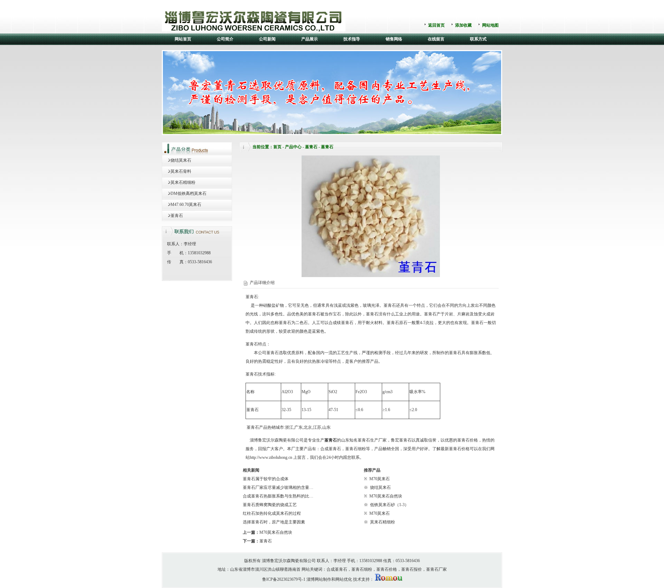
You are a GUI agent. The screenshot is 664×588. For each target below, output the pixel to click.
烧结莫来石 (180, 160)
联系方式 (478, 39)
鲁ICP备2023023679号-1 (283, 579)
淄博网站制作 (318, 579)
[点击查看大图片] (371, 275)
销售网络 (394, 39)
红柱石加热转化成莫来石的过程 (272, 513)
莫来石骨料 (180, 171)
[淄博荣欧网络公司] (388, 579)
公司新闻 (267, 39)
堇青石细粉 (355, 448)
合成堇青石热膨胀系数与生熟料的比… (278, 496)
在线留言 (436, 39)
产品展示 (309, 39)
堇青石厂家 (436, 569)
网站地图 (490, 25)
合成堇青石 (330, 448)
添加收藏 (463, 25)
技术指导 (351, 39)
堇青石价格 (467, 440)
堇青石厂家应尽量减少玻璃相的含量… (278, 487)
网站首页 (183, 39)
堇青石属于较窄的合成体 (265, 478)
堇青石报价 (411, 569)
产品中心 (293, 146)
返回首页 (436, 25)
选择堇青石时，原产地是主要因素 (274, 522)
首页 (277, 146)
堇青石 (176, 215)
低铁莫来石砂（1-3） (389, 504)
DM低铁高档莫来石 (188, 193)
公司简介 (225, 39)
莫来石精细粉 (182, 182)
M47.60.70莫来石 (185, 204)
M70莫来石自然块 (385, 496)
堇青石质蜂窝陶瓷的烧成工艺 (270, 504)
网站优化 (343, 579)
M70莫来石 (379, 478)
